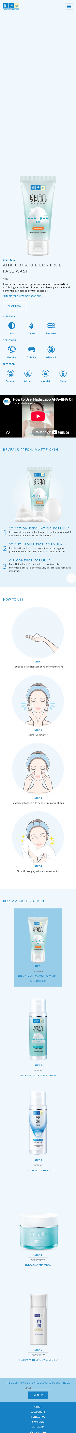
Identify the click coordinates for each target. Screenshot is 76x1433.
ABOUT (38, 1406)
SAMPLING (38, 1421)
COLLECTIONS (38, 1411)
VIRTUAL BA (38, 1426)
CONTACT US (38, 1416)
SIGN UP (38, 1395)
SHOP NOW (14, 306)
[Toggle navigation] (69, 6)
